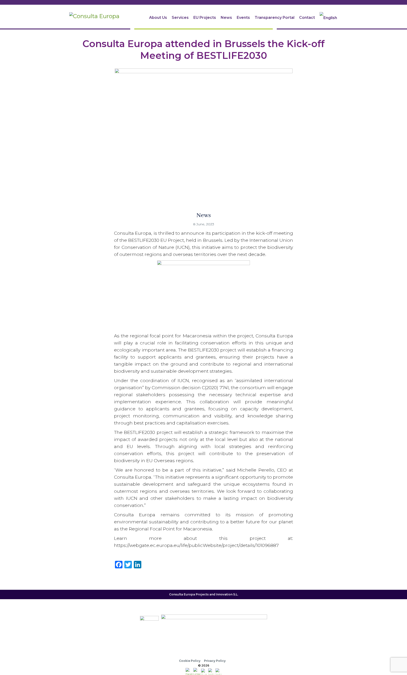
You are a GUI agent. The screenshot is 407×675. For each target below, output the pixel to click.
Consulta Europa (182, 594)
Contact (307, 17)
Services (180, 17)
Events (243, 17)
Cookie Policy (189, 661)
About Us (158, 17)
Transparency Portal (274, 17)
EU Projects (204, 17)
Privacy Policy (215, 661)
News (226, 17)
